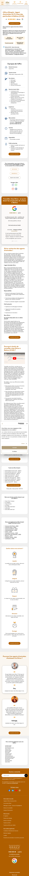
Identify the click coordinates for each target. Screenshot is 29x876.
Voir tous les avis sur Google (14, 225)
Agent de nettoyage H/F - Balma (12, 477)
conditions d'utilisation (5, 779)
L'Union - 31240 (8, 531)
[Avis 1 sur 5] (12, 241)
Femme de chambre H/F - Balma (12, 479)
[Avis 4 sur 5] (15, 241)
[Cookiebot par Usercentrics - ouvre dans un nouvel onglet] (18, 424)
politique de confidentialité (17, 778)
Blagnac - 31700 (8, 535)
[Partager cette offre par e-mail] (13, 189)
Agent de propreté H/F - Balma (12, 480)
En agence (6, 815)
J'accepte (14, 447)
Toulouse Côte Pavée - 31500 (11, 526)
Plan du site (14, 874)
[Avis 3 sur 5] (14, 241)
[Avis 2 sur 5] (13, 241)
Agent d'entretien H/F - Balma (12, 475)
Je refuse (14, 451)
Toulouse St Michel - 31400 (11, 528)
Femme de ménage (8, 818)
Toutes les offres (7, 822)
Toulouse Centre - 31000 (10, 527)
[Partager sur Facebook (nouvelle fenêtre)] (13, 185)
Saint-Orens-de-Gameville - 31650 (13, 534)
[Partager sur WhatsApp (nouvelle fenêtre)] (16, 185)
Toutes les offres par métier (10, 825)
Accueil (4, 6)
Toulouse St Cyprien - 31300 (11, 533)
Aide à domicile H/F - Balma (11, 476)
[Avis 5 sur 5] (16, 241)
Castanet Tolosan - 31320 (11, 537)
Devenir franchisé (7, 820)
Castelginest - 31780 (9, 538)
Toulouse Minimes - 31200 (11, 530)
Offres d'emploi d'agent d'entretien (11, 6)
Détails (23, 443)
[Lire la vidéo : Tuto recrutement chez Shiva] (14, 358)
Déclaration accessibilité (14, 872)
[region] (14, 234)
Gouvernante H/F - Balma (11, 482)
